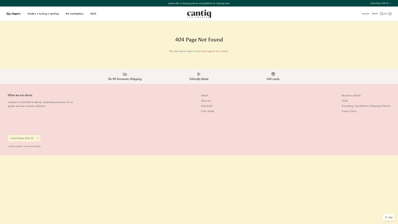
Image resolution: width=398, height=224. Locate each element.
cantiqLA (18, 146)
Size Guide (207, 106)
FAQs (345, 101)
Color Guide (207, 111)
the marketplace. (75, 13)
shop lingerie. (13, 13)
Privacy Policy (349, 111)
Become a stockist (351, 95)
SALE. (93, 13)
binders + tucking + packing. (43, 13)
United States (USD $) (379, 3)
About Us (206, 101)
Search (204, 95)
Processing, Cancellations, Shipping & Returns (366, 106)
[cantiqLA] (199, 14)
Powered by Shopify (32, 146)
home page (206, 51)
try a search (222, 51)
